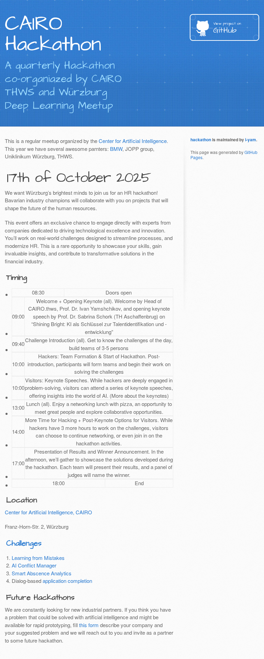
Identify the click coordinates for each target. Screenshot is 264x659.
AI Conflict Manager (34, 565)
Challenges (24, 543)
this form (89, 624)
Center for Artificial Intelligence (133, 140)
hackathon (200, 139)
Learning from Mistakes (38, 557)
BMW (116, 148)
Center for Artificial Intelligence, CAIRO (48, 512)
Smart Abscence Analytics (42, 573)
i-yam (250, 139)
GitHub (227, 28)
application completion (67, 580)
